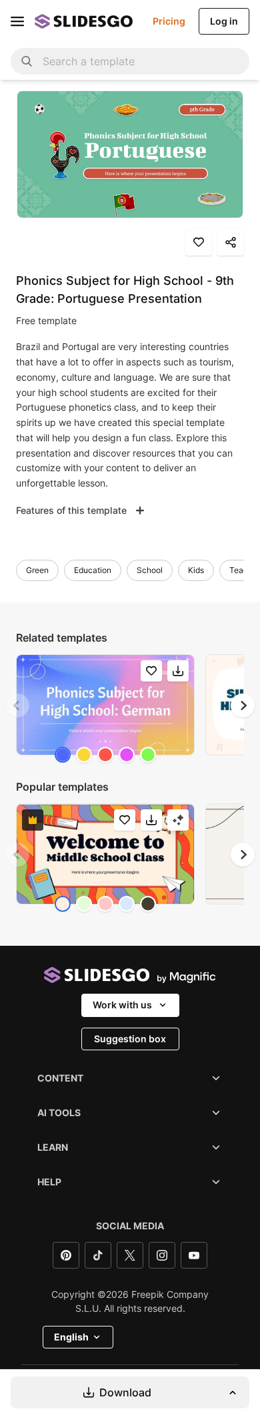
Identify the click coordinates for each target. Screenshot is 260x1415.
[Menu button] (17, 21)
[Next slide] (243, 705)
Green (37, 570)
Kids (196, 570)
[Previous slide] (17, 705)
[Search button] (27, 61)
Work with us (122, 1004)
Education (92, 570)
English (71, 1336)
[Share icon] (230, 242)
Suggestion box (130, 1038)
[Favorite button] (198, 242)
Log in (224, 21)
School (150, 570)
